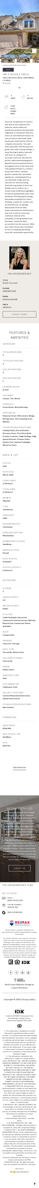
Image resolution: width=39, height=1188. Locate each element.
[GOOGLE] (22, 972)
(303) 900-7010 (13, 907)
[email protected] (13, 1020)
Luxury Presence (19, 987)
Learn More (31, 957)
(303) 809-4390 (9, 291)
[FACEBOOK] (11, 972)
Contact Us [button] (19, 868)
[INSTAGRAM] (16, 972)
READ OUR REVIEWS (15, 912)
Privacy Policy (28, 999)
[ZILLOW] (28, 972)
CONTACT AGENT (19, 314)
